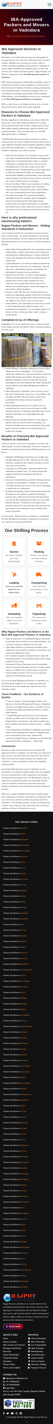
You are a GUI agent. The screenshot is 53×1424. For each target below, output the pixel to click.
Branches (7, 1351)
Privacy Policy (9, 1364)
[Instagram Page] (17, 1413)
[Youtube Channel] (12, 1413)
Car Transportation (39, 1345)
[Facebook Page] (4, 1413)
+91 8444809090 (13, 1385)
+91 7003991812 (13, 1381)
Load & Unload (37, 1358)
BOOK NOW (14, 1326)
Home (9, 36)
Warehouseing (37, 1351)
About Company (10, 1342)
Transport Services (38, 1368)
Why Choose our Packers (14, 1345)
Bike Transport (38, 1348)
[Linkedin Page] (21, 1413)
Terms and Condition (11, 1368)
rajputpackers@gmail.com (17, 1378)
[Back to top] (27, 1422)
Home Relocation (38, 1338)
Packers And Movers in (15, 828)
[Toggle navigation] (49, 4)
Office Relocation (37, 1342)
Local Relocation (38, 1355)
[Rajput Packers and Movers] (19, 1404)
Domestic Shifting (38, 1364)
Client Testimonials (11, 1355)
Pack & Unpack (38, 1361)
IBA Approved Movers (12, 1348)
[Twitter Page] (8, 1413)
